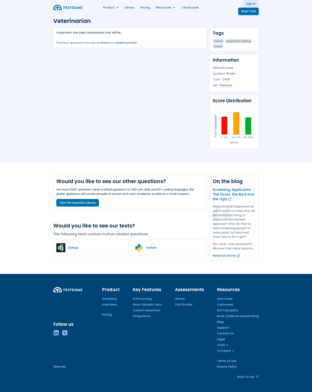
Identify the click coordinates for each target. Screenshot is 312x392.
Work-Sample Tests (147, 304)
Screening (109, 299)
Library (130, 7)
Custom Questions (146, 310)
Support (223, 328)
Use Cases (225, 299)
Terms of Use (226, 361)
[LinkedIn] (56, 332)
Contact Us (225, 333)
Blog (220, 322)
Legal (221, 339)
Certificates (190, 7)
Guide (221, 345)
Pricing (145, 7)
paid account (127, 43)
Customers (225, 304)
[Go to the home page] (67, 7)
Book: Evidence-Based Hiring (238, 316)
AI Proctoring (142, 299)
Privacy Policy (227, 367)
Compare (224, 351)
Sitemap (59, 367)
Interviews (109, 304)
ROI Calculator (227, 310)
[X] (65, 332)
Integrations (142, 316)
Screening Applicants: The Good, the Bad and (233, 194)
